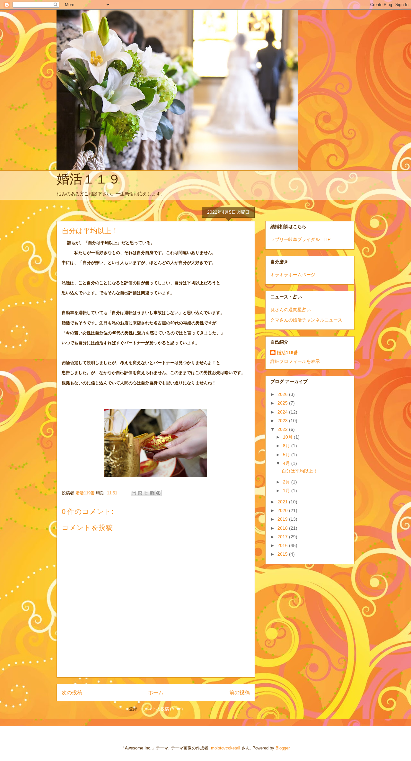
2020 (283, 510)
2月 (287, 481)
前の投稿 (239, 692)
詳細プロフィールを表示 (295, 361)
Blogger (282, 748)
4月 (287, 463)
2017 (283, 536)
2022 (283, 429)
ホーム (155, 692)
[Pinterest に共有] (158, 493)
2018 (283, 528)
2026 (283, 394)
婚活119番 (287, 352)
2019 (283, 519)
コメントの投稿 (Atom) (161, 708)
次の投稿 (72, 692)
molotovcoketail (225, 748)
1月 (287, 490)
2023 (283, 420)
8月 (287, 445)
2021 (283, 501)
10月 (288, 437)
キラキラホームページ (292, 274)
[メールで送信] (134, 493)
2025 (283, 403)
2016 (283, 545)
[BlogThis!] (140, 493)
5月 (287, 454)
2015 (283, 554)
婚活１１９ (89, 179)
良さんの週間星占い (290, 309)
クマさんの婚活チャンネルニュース (306, 319)
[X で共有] (146, 493)
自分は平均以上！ (300, 471)
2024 (283, 412)
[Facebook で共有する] (152, 493)
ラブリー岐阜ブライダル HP (300, 239)
